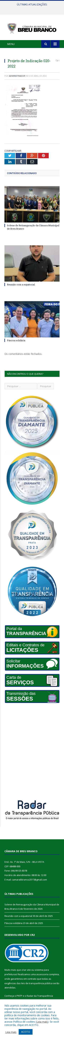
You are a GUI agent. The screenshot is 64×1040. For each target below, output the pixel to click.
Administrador (17, 75)
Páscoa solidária (16, 340)
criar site (26, 969)
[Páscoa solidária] (32, 319)
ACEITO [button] (25, 1031)
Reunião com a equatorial (31, 8)
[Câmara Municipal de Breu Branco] (32, 28)
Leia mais (42, 1021)
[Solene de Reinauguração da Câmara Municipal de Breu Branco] (32, 204)
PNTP (19, 995)
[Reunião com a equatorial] (32, 263)
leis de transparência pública (36, 983)
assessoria (42, 974)
